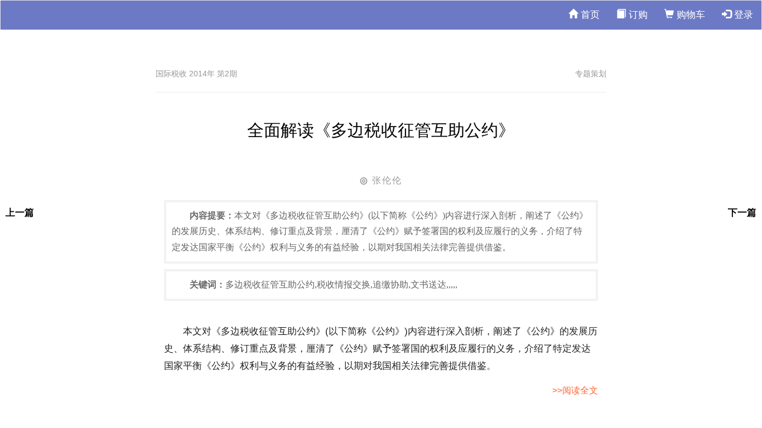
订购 (637, 14)
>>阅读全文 (575, 390)
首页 (589, 14)
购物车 (689, 14)
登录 (742, 14)
